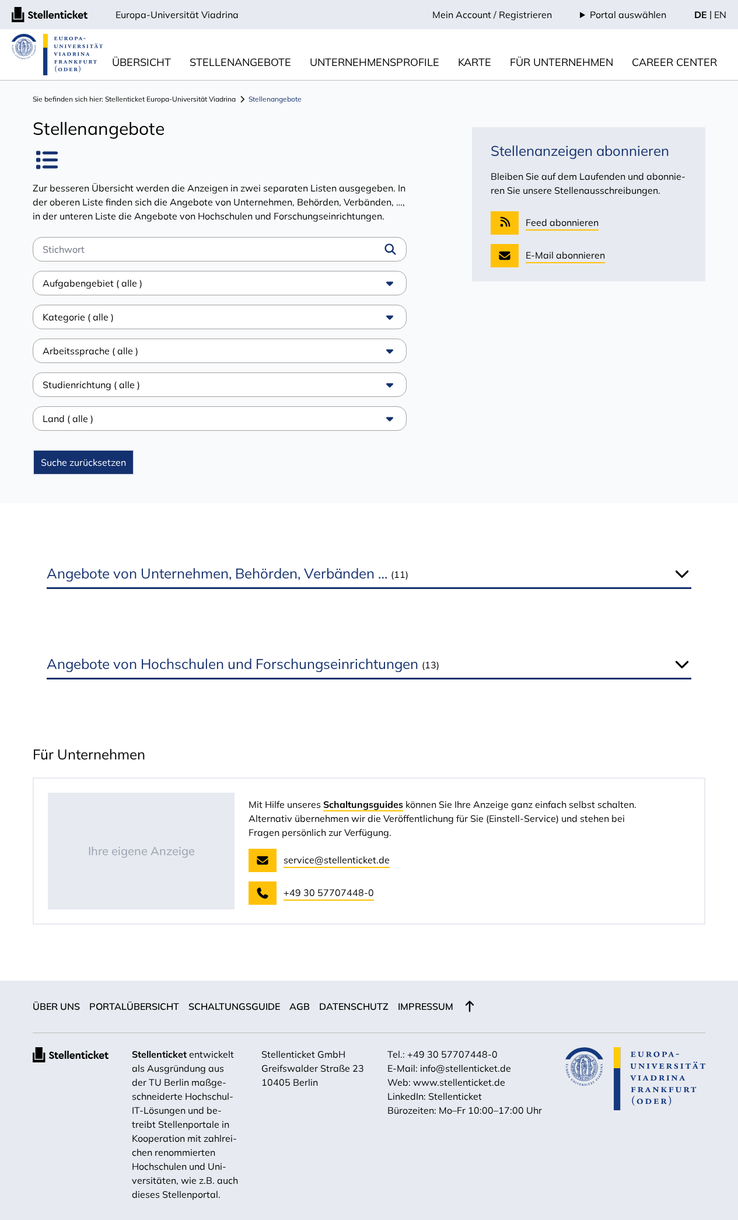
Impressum (425, 1006)
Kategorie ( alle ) (78, 317)
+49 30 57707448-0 (452, 1054)
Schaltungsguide (234, 1006)
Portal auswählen (628, 14)
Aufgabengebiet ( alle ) (92, 283)
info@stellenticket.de (465, 1068)
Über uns (56, 1006)
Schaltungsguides (363, 804)
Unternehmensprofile (374, 62)
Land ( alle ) (68, 418)
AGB (299, 1006)
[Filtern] (390, 249)
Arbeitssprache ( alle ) (90, 351)
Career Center (674, 62)
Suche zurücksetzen (83, 462)
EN (720, 14)
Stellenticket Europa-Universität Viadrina (170, 99)
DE (700, 14)
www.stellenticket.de (459, 1082)
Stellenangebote (240, 62)
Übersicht (141, 62)
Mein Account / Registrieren (492, 14)
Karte (474, 62)
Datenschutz (354, 1006)
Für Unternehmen (561, 62)
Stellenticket (159, 1054)
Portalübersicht (134, 1006)
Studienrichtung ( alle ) (91, 385)
